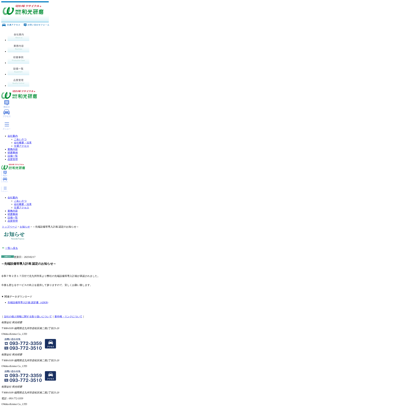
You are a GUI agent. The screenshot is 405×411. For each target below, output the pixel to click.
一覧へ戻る (11, 248)
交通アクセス (21, 146)
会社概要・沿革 (23, 142)
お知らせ (25, 226)
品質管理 (13, 159)
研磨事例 (13, 152)
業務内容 (13, 149)
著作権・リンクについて (68, 316)
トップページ (9, 226)
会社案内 (13, 136)
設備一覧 (13, 156)
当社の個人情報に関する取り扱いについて (28, 316)
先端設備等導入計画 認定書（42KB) (28, 302)
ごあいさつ (20, 139)
